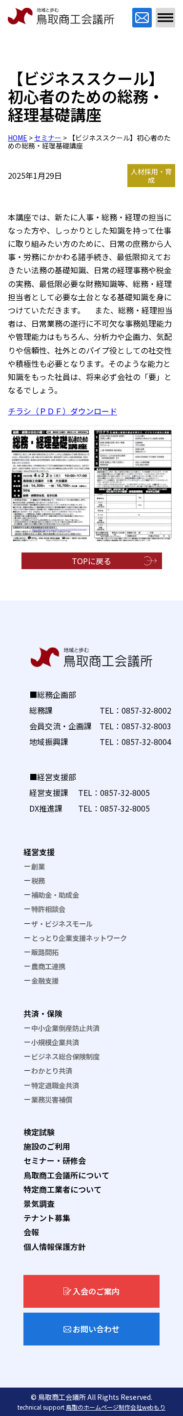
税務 (38, 880)
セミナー (47, 138)
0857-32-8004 (146, 741)
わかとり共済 (51, 1070)
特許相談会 (48, 909)
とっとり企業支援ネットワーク (79, 938)
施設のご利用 (46, 1146)
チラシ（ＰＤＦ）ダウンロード (62, 411)
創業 (38, 866)
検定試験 (39, 1132)
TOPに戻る (91, 561)
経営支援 (39, 852)
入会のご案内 (96, 1291)
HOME (17, 138)
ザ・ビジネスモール (62, 923)
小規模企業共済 (55, 1042)
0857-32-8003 (146, 726)
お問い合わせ (96, 1329)
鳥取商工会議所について (66, 1175)
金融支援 (45, 980)
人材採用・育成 (151, 175)
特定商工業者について (62, 1189)
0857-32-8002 (146, 710)
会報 (31, 1232)
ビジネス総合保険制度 (65, 1056)
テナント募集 (46, 1218)
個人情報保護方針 (54, 1246)
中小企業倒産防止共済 (65, 1028)
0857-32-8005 (125, 792)
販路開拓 (45, 952)
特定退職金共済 (55, 1085)
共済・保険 (42, 1013)
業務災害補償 (51, 1099)
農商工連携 (48, 966)
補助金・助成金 (55, 894)
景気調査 (39, 1203)
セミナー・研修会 (54, 1160)
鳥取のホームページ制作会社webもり (115, 1407)
